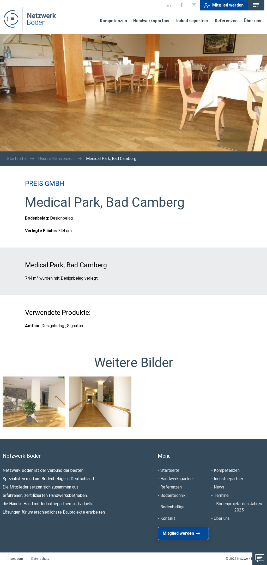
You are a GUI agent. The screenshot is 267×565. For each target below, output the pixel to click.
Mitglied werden (228, 5)
